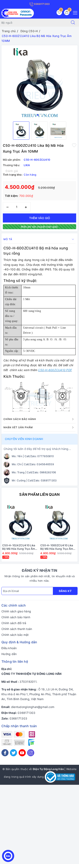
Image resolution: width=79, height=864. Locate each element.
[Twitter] (13, 752)
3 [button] (41, 115)
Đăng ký (65, 591)
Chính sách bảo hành (15, 617)
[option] (39, 81)
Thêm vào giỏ (39, 218)
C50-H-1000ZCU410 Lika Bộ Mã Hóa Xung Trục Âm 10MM (56, 547)
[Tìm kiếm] (73, 23)
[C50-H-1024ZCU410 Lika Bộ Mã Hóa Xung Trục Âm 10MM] (20, 522)
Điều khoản (9, 648)
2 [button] (39, 115)
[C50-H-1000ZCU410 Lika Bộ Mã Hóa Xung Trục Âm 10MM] (58, 522)
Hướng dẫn (9, 654)
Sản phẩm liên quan (39, 494)
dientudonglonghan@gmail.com (32, 707)
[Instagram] (30, 752)
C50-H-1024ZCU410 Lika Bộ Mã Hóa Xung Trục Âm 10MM (18, 547)
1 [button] (37, 115)
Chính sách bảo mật (15, 634)
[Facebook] (5, 752)
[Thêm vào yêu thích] (74, 145)
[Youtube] (22, 752)
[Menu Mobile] (74, 12)
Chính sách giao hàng (16, 611)
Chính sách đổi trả (13, 623)
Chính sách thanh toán (16, 629)
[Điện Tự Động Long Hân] (17, 13)
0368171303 (41, 3)
